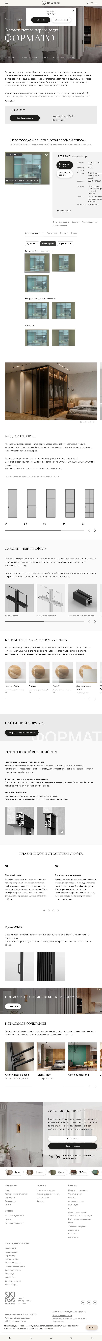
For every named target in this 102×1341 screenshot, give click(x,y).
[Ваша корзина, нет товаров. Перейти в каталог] (87, 3)
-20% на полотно (14, 154)
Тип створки (52, 233)
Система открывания (34, 233)
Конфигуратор (10, 57)
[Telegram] (58, 1157)
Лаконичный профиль (29, 57)
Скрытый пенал (65, 244)
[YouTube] (95, 1303)
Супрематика (58, 1321)
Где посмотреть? (63, 211)
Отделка (64, 233)
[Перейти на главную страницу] (51, 3)
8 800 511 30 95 (30, 1314)
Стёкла (45, 57)
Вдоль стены (32, 244)
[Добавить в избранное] (46, 154)
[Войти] (95, 3)
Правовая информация (62, 1315)
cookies (21, 1326)
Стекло (74, 233)
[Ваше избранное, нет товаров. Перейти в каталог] (91, 3)
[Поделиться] (41, 154)
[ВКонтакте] (51, 1157)
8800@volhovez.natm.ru (15, 1321)
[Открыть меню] (6, 3)
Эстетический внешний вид (64, 57)
